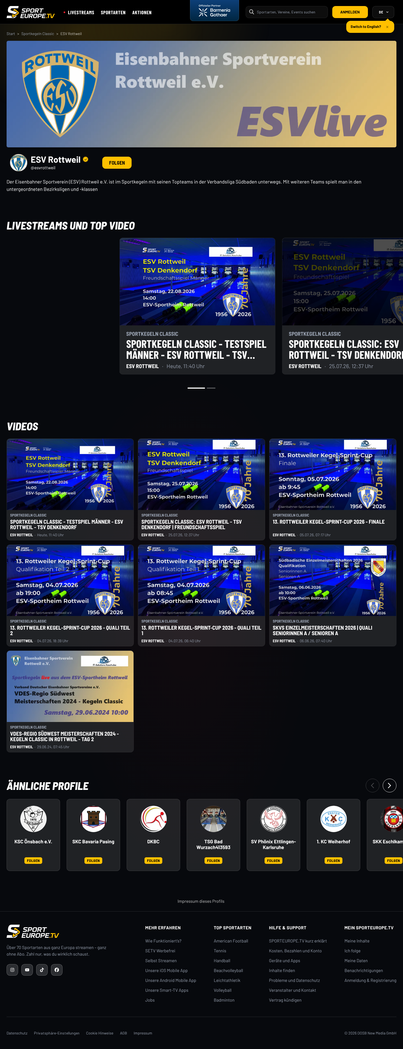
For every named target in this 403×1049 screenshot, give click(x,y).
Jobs (150, 1000)
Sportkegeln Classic (37, 33)
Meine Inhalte (357, 941)
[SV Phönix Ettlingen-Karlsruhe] (273, 819)
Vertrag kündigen (285, 1000)
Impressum (143, 1033)
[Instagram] (12, 970)
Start (11, 33)
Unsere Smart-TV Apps (166, 990)
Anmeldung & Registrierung (370, 980)
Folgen (117, 163)
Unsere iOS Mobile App (166, 970)
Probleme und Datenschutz (294, 980)
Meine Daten (356, 960)
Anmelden (350, 12)
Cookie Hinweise (99, 1033)
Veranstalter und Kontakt (292, 990)
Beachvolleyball (228, 970)
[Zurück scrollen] (372, 785)
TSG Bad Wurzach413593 (214, 844)
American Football (231, 941)
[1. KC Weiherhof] (333, 819)
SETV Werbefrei (160, 950)
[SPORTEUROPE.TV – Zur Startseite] (31, 12)
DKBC (153, 841)
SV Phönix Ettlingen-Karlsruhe (273, 844)
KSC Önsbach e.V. (33, 841)
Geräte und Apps (284, 960)
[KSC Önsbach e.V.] (33, 819)
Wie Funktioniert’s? (163, 941)
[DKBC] (153, 819)
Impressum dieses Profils (200, 901)
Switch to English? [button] (366, 24)
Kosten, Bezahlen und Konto (295, 950)
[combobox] (290, 12)
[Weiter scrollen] (389, 785)
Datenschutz (17, 1033)
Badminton (224, 1000)
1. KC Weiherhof (333, 841)
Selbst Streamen (161, 960)
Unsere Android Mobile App (170, 980)
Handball (222, 960)
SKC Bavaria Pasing (93, 841)
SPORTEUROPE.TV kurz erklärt (298, 941)
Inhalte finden (282, 970)
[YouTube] (27, 970)
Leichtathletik (227, 980)
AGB (123, 1033)
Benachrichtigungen (363, 970)
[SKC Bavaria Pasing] (93, 819)
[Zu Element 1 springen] (196, 388)
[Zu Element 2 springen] (211, 388)
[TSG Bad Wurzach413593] (213, 819)
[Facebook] (57, 970)
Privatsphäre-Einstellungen (57, 1033)
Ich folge (352, 950)
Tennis (220, 950)
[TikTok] (42, 970)
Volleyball (223, 990)
